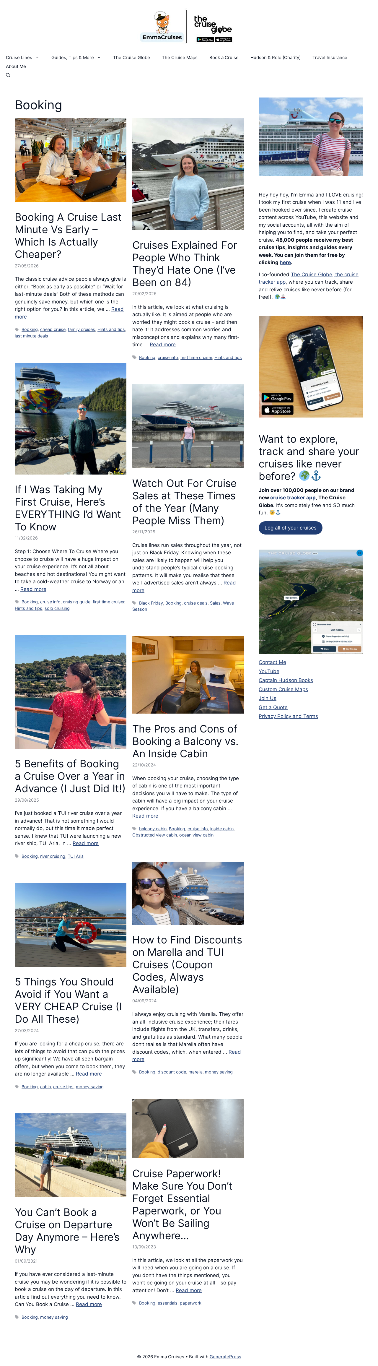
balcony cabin (153, 828)
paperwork (190, 1302)
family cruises (81, 329)
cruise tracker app (293, 498)
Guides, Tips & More (72, 57)
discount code (172, 1071)
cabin (45, 1086)
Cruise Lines (19, 57)
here (285, 262)
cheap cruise (53, 329)
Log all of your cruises (291, 528)
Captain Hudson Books (286, 680)
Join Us (267, 698)
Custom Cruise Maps (283, 689)
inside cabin (222, 828)
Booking (30, 329)
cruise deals (196, 602)
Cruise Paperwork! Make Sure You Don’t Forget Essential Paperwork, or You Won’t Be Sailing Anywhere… (182, 1204)
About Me (16, 66)
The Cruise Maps (180, 57)
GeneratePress (225, 1356)
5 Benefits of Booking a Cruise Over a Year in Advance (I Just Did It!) (70, 776)
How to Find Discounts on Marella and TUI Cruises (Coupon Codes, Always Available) (187, 964)
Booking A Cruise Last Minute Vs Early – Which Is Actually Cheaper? (68, 235)
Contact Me (272, 662)
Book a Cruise (224, 57)
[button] (8, 75)
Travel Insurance (329, 57)
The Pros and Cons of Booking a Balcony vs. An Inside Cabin (185, 741)
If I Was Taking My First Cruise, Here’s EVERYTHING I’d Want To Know (68, 508)
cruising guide (76, 601)
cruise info (168, 357)
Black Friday (151, 602)
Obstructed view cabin (154, 834)
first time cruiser (196, 357)
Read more (163, 344)
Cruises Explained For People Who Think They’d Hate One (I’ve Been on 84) (184, 263)
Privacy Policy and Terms (288, 716)
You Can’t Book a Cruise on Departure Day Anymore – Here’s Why (67, 1230)
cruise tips (63, 1086)
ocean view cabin (196, 834)
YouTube (269, 671)
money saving (219, 1071)
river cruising (52, 856)
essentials (167, 1302)
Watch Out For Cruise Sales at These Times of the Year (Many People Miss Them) (184, 502)
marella (195, 1071)
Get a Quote (273, 707)
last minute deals (31, 335)
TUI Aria (76, 856)
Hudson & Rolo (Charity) (275, 57)
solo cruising (57, 608)
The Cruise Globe (131, 57)
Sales (215, 602)
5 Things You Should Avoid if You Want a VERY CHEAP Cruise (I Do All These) (68, 1000)
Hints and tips (111, 329)
